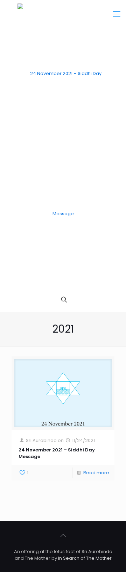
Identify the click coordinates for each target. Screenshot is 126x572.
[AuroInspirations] (63, 144)
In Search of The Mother (85, 558)
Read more (96, 472)
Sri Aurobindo (41, 440)
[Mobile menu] (116, 14)
